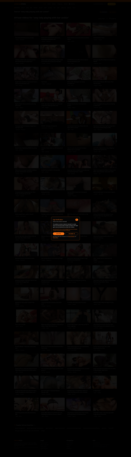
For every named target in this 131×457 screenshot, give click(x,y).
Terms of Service (71, 236)
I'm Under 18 (72, 233)
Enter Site (58, 233)
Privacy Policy (55, 237)
